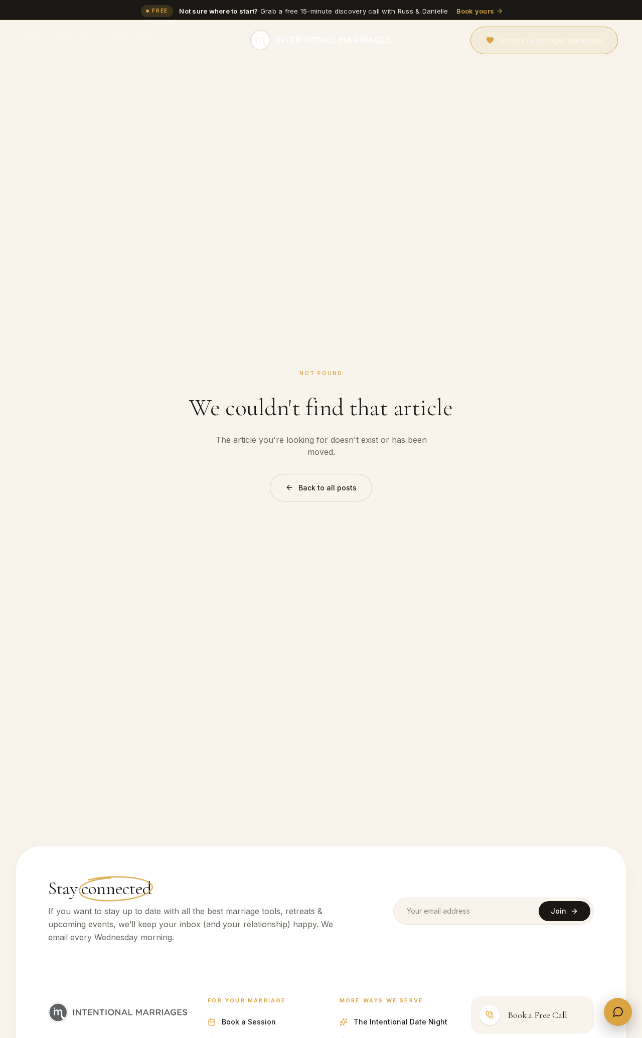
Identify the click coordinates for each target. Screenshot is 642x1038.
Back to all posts (327, 487)
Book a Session (57, 39)
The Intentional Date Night (400, 1021)
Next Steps (134, 39)
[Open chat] (618, 1012)
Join (558, 911)
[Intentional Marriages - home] (320, 40)
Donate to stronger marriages (550, 40)
